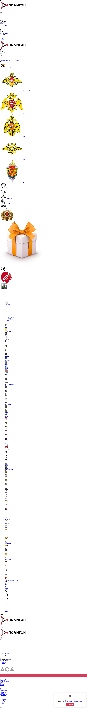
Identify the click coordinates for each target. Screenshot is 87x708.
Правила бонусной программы (5, 681)
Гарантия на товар (3, 694)
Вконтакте (4, 662)
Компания (2, 682)
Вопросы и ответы (3, 680)
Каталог (1, 677)
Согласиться (70, 704)
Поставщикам (2, 688)
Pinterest (3, 38)
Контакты (2, 684)
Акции (1, 678)
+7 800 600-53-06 (3, 20)
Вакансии (2, 685)
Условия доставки (3, 693)
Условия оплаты (3, 692)
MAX (3, 39)
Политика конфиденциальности (5, 679)
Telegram (3, 36)
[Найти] (1, 13)
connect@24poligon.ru (4, 33)
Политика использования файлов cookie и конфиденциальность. (73, 701)
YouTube (3, 37)
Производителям (3, 689)
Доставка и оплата (3, 690)
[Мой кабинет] (0, 626)
